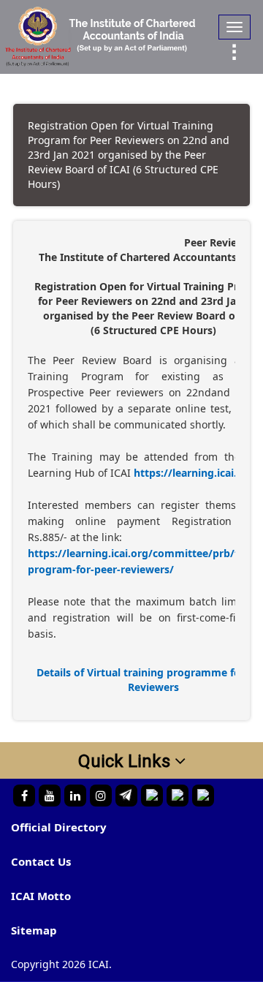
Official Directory (59, 827)
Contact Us (41, 861)
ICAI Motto (41, 895)
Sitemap (34, 930)
